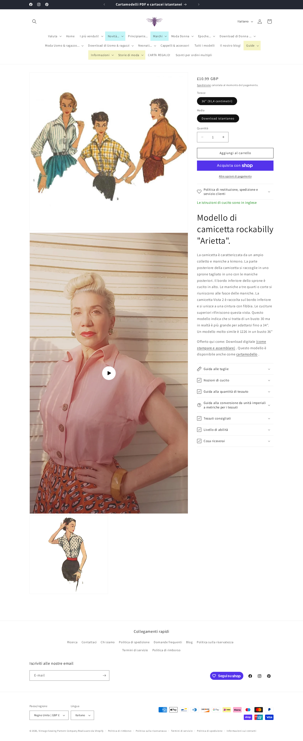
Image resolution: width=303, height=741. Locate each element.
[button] (34, 21)
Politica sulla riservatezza (215, 642)
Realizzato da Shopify (91, 730)
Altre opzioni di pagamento (235, 176)
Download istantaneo (218, 118)
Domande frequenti (168, 642)
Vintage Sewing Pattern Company (58, 730)
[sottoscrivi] (104, 675)
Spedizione (204, 85)
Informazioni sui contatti (241, 730)
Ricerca (72, 642)
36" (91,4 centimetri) (217, 101)
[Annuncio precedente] (104, 4)
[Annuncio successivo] (199, 4)
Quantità (202, 128)
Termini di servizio (135, 650)
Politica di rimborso (166, 650)
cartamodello (247, 354)
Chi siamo (108, 642)
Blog (189, 642)
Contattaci (89, 642)
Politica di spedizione (134, 642)
